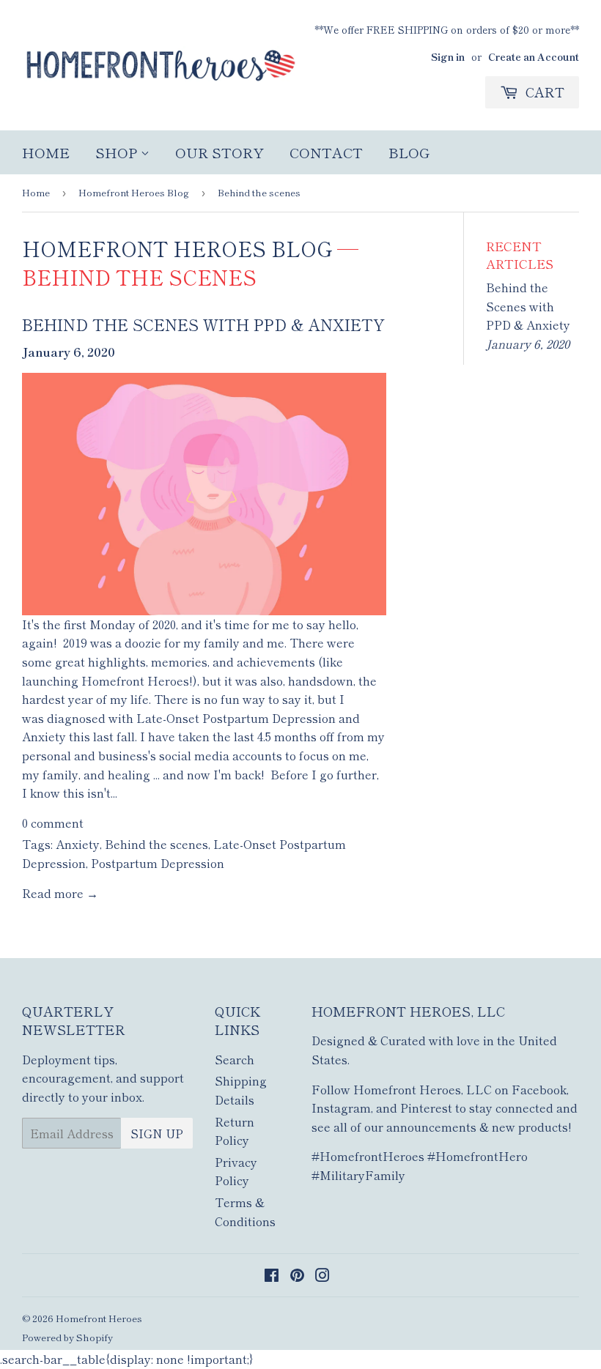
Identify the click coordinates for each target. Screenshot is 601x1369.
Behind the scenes (156, 844)
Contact (326, 152)
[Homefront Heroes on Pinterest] (297, 1276)
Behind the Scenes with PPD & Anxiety (203, 324)
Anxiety (78, 844)
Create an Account (533, 56)
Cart (543, 91)
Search (234, 1059)
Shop (118, 152)
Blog (408, 152)
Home (46, 152)
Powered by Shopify (67, 1337)
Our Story (219, 152)
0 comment (53, 822)
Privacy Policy (236, 1171)
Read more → (60, 893)
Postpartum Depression (157, 863)
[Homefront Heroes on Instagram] (322, 1276)
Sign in (448, 56)
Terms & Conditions (245, 1211)
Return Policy (234, 1131)
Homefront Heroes (99, 1318)
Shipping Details (241, 1090)
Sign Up (156, 1133)
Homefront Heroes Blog (133, 192)
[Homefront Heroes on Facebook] (271, 1276)
